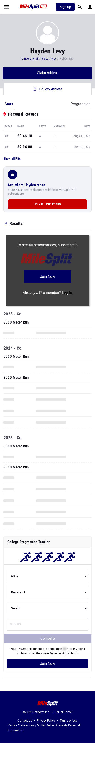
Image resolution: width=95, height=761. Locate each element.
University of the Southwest (39, 58)
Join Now (47, 663)
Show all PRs (12, 158)
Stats (9, 104)
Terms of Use (68, 720)
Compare (47, 638)
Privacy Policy (46, 720)
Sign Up (65, 7)
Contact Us (24, 720)
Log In (67, 293)
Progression (80, 104)
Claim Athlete (47, 73)
